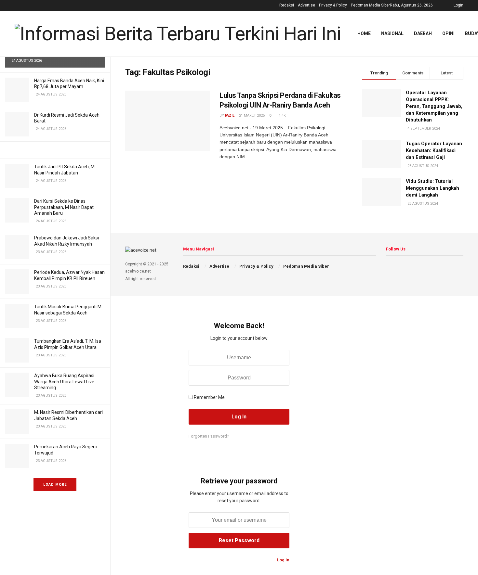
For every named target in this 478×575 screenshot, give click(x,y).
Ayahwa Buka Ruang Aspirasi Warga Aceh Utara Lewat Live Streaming (64, 381)
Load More (55, 484)
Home (364, 33)
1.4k (282, 115)
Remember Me (209, 397)
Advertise (306, 5)
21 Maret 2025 (251, 115)
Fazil (229, 115)
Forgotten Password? (209, 436)
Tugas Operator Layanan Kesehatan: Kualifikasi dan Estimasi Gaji (434, 150)
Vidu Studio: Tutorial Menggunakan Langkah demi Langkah (432, 188)
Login (458, 5)
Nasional (392, 33)
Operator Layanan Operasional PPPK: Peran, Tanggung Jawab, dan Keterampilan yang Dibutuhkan (434, 106)
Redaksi (286, 5)
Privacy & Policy (333, 5)
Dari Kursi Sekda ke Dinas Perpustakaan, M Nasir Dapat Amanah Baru (64, 206)
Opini (448, 33)
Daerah (423, 33)
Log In (282, 559)
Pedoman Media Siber (370, 5)
